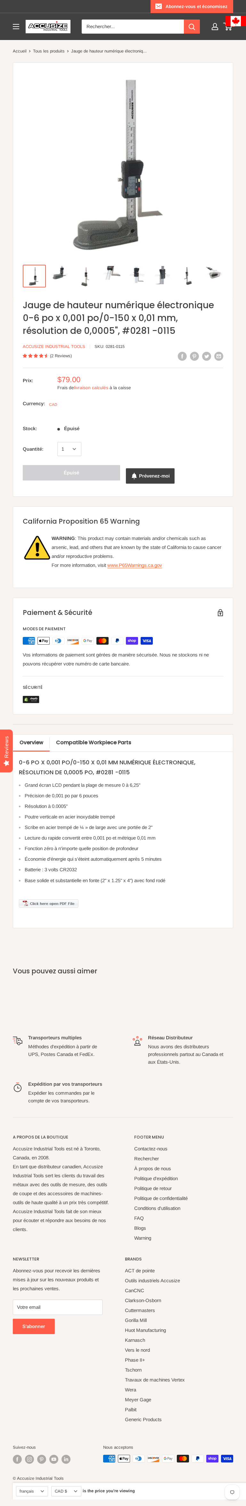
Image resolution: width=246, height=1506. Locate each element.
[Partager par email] (218, 356)
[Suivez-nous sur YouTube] (53, 1459)
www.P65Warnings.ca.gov (134, 565)
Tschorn (133, 1370)
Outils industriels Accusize (152, 1280)
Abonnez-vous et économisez (196, 6)
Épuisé (71, 472)
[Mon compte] (215, 26)
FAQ (139, 1218)
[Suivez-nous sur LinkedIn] (66, 1459)
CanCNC (134, 1290)
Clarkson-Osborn (143, 1300)
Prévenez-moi (154, 476)
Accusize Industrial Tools (54, 346)
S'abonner (33, 1326)
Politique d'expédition (156, 1178)
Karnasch (135, 1340)
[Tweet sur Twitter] (206, 356)
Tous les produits (49, 51)
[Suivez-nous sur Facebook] (17, 1459)
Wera (130, 1389)
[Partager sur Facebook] (182, 356)
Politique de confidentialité (161, 1198)
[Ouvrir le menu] (16, 26)
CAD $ (61, 1491)
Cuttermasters (140, 1310)
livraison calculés (91, 387)
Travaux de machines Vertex (155, 1379)
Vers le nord (137, 1350)
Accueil (20, 51)
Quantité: (33, 449)
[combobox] (133, 27)
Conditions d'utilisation (157, 1208)
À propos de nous (152, 1168)
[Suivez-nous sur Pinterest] (41, 1459)
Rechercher (146, 1158)
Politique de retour (153, 1188)
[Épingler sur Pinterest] (194, 356)
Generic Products (143, 1419)
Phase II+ (135, 1360)
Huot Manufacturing (145, 1330)
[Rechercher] (192, 27)
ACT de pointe (140, 1270)
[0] (228, 26)
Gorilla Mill (136, 1320)
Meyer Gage (138, 1399)
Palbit (130, 1409)
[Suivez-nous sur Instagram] (29, 1459)
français (27, 1491)
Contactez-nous (151, 1148)
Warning (142, 1238)
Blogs (140, 1228)
